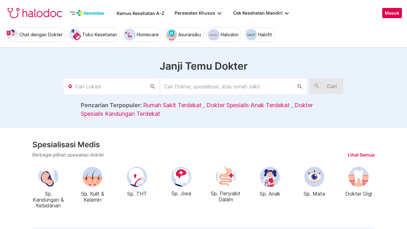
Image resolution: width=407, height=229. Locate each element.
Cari (332, 86)
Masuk (392, 13)
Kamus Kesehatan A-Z (140, 13)
